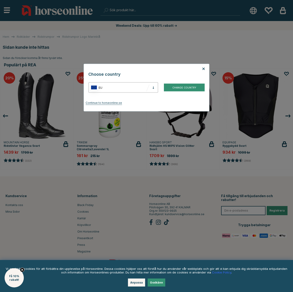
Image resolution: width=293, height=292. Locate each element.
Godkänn (156, 282)
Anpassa (136, 282)
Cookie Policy (221, 272)
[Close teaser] (22, 270)
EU (100, 87)
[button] (14, 277)
